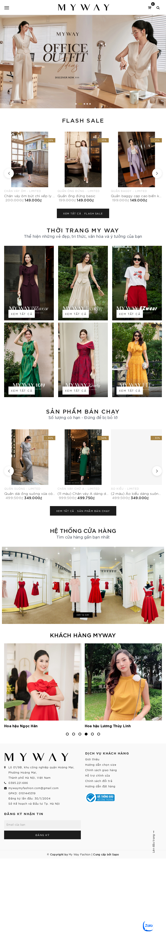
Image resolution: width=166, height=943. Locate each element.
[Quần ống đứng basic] (29, 167)
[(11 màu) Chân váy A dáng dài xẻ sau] (29, 464)
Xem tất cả (21, 313)
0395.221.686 (18, 782)
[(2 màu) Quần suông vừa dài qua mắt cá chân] (136, 464)
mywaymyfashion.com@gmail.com (33, 788)
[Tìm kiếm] (158, 7)
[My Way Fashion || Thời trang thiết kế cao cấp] (84, 7)
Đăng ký (42, 834)
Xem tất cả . (83, 213)
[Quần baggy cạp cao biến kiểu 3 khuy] (83, 167)
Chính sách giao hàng (101, 770)
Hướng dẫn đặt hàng (100, 786)
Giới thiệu (92, 759)
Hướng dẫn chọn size (100, 764)
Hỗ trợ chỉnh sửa (97, 775)
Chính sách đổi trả (98, 780)
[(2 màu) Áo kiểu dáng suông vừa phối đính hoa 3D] (83, 464)
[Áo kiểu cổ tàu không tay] (136, 167)
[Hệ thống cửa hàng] (83, 585)
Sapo (115, 854)
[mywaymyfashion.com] (83, 61)
